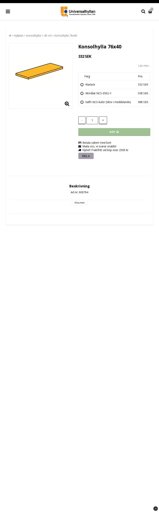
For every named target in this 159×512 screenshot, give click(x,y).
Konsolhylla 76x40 (65, 35)
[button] (150, 12)
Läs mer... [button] (144, 65)
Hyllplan (18, 35)
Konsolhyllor (33, 35)
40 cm (48, 35)
